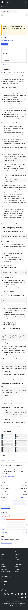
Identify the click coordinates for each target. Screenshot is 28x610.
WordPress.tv (5, 571)
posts (15, 503)
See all (25, 532)
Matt (3, 579)
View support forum (6, 543)
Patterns (17, 559)
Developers (4, 569)
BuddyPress (5, 584)
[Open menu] (25, 2)
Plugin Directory (5, 6)
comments (14, 500)
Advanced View (5, 508)
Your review (4, 532)
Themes (17, 554)
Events (16, 566)
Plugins (16, 557)
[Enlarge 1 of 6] (11, 435)
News (2, 554)
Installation (6, 57)
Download (4, 44)
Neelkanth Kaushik (8, 40)
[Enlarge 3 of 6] (11, 442)
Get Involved (18, 564)
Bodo (6, 590)
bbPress (4, 581)
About (3, 552)
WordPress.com (6, 576)
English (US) (24, 497)
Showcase (17, 552)
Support (5, 64)
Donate (17, 569)
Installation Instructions (7, 460)
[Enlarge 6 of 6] (24, 449)
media (24, 500)
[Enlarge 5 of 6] (11, 449)
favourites (20, 500)
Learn (2, 564)
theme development (21, 503)
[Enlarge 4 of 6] (24, 442)
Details (5, 49)
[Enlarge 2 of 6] (24, 435)
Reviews (5, 53)
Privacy (3, 559)
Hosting (3, 557)
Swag (17, 571)
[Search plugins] (16, 11)
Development (6, 60)
